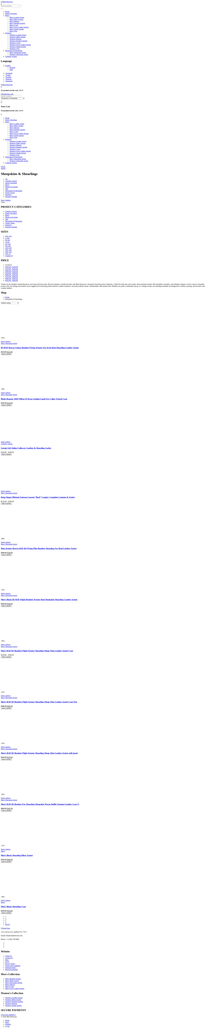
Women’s (8, 33)
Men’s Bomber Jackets (17, 23)
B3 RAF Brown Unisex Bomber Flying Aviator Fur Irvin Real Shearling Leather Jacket (40, 348)
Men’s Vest (13, 31)
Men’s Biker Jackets (16, 19)
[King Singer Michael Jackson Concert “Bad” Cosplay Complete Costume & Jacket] (33, 487)
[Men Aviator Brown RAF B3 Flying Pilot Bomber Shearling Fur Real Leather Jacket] (33, 537)
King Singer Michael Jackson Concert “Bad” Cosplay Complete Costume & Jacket (38, 497)
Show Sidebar (6, 200)
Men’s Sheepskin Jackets (13, 983)
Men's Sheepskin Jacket (9, 343)
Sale (6, 189)
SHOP (3, 168)
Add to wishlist (6, 354)
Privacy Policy (10, 964)
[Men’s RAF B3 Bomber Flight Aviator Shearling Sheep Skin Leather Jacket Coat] (33, 639)
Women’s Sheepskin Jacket (19, 54)
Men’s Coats (14, 25)
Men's (7, 185)
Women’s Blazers (15, 39)
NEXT (7, 924)
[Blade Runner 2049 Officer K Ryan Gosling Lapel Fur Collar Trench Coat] (33, 387)
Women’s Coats (15, 43)
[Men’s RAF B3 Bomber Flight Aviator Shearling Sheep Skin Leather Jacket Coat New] (33, 690)
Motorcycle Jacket (11, 187)
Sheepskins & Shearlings (13, 51)
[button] (1, 87)
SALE (3, 166)
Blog (7, 960)
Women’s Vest (14, 49)
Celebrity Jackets (11, 56)
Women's (8, 195)
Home (7, 12)
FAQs (7, 962)
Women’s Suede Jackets (18, 47)
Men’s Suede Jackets (17, 29)
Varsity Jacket (10, 193)
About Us (8, 956)
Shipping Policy (10, 968)
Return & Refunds (11, 970)
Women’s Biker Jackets (17, 37)
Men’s (7, 15)
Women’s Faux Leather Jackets (20, 45)
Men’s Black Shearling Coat (13, 906)
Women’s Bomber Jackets (18, 41)
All (6, 179)
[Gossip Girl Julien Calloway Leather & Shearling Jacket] (33, 438)
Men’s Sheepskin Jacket (18, 52)
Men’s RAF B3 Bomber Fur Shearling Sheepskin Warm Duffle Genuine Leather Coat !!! (40, 804)
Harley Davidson (11, 14)
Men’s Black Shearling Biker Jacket (17, 855)
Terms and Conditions (12, 966)
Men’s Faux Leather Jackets (19, 27)
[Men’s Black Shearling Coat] (33, 895)
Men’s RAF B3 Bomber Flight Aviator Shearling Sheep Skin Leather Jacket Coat (37, 651)
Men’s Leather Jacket (17, 17)
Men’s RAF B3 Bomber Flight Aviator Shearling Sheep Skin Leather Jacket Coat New (39, 702)
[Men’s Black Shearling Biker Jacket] (33, 844)
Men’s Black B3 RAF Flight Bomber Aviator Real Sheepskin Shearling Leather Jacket (39, 599)
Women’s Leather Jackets (14, 998)
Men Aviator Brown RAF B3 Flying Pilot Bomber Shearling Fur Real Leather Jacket (38, 548)
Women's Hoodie (11, 197)
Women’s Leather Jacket (18, 35)
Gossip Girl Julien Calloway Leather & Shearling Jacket (26, 448)
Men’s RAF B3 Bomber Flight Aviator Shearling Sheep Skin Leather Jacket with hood (39, 753)
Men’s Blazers (14, 21)
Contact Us (9, 958)
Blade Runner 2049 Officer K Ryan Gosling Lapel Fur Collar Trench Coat (34, 399)
